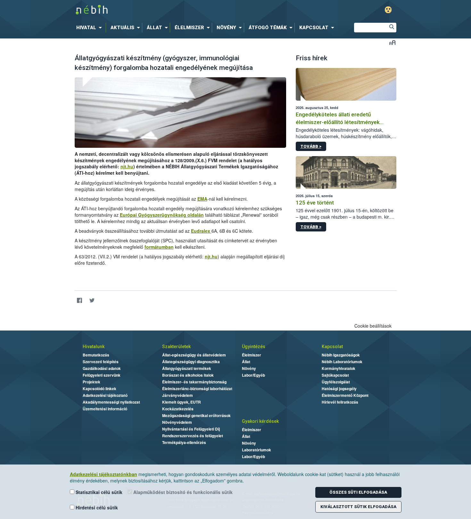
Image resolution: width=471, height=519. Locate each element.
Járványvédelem (177, 395)
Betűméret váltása (392, 42)
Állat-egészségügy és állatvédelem (194, 355)
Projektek (91, 382)
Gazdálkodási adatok (102, 368)
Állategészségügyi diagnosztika (191, 361)
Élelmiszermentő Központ (345, 395)
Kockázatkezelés (178, 409)
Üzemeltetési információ (105, 409)
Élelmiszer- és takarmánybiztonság (194, 382)
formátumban (159, 247)
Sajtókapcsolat (335, 375)
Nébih (167, 10)
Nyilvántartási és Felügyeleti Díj (191, 429)
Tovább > (311, 146)
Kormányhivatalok (338, 368)
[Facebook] (80, 301)
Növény (249, 368)
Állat (246, 361)
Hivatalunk (93, 346)
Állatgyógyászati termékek (186, 368)
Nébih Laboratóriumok (342, 361)
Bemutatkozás (96, 355)
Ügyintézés (253, 346)
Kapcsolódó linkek (99, 388)
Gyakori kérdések (260, 421)
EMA (202, 199)
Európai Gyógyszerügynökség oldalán (162, 215)
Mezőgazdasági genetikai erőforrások (196, 415)
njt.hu (126, 166)
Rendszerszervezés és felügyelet (192, 436)
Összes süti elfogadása (358, 492)
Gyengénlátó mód (388, 9)
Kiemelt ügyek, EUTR (181, 402)
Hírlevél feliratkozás (340, 402)
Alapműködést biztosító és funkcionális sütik (182, 492)
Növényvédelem (177, 422)
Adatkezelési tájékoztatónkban (103, 474)
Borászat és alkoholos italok (188, 375)
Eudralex (201, 231)
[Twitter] (92, 301)
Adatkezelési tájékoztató (105, 395)
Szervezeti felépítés (101, 361)
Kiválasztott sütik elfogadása (358, 506)
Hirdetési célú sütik (96, 507)
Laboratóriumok (256, 450)
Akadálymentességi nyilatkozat (111, 402)
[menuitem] (90, 27)
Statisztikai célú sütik (98, 492)
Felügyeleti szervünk (101, 375)
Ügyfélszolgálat (336, 382)
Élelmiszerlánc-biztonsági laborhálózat (197, 388)
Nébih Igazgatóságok (341, 355)
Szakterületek (176, 346)
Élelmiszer (251, 355)
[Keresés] (391, 27)
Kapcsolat (332, 346)
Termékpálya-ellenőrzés (184, 442)
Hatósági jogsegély (339, 388)
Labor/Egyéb (253, 375)
